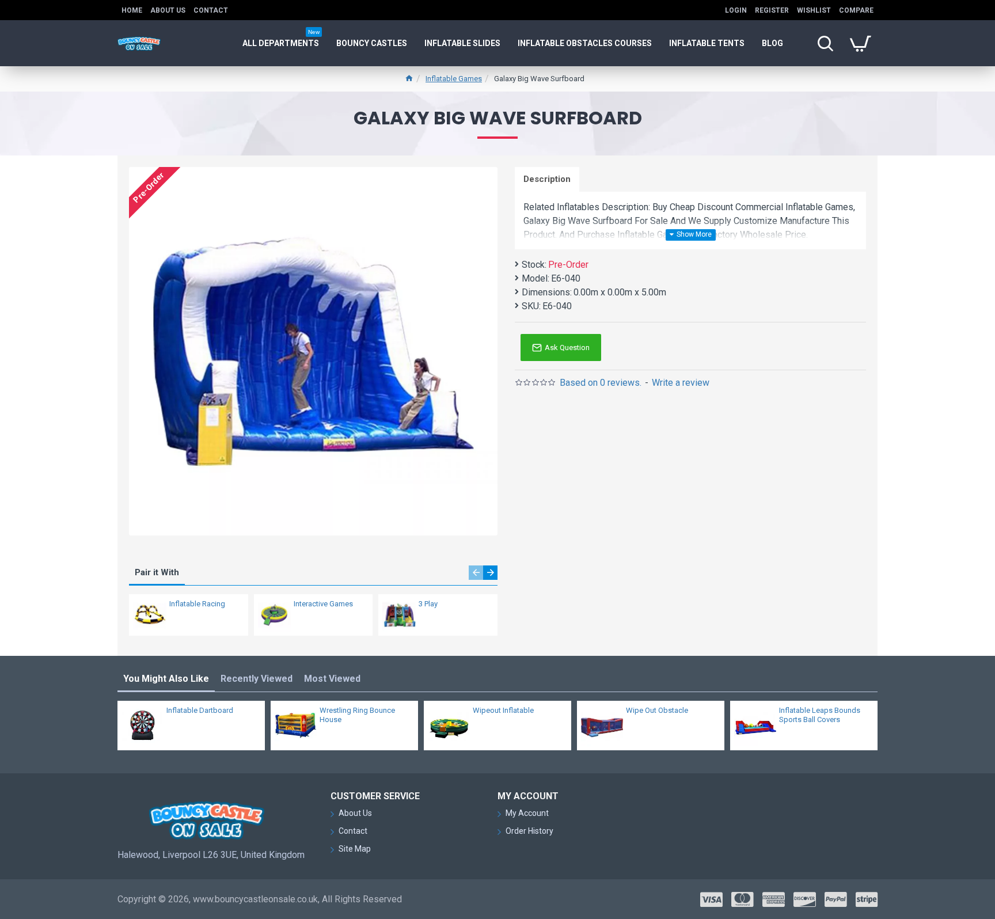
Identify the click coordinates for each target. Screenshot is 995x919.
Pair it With (157, 572)
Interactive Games (323, 603)
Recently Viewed (257, 678)
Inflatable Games (454, 78)
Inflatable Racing (197, 603)
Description (547, 179)
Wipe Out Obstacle (657, 710)
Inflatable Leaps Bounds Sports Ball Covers (819, 715)
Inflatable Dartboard (199, 710)
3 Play (428, 603)
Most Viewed (332, 678)
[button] (476, 572)
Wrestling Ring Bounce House (357, 715)
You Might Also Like (166, 678)
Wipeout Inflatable (503, 710)
